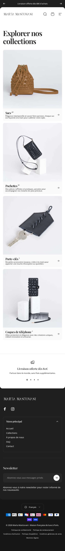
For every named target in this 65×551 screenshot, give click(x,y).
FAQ (8, 442)
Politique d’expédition (30, 534)
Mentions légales (32, 538)
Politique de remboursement (43, 530)
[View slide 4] (38, 380)
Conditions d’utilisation (11, 534)
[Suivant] (60, 3)
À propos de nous (15, 437)
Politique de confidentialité (21, 530)
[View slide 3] (34, 380)
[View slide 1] (27, 380)
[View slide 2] (30, 380)
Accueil (9, 428)
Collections (11, 433)
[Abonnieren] (57, 478)
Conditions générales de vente (51, 534)
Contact (10, 446)
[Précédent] (4, 3)
